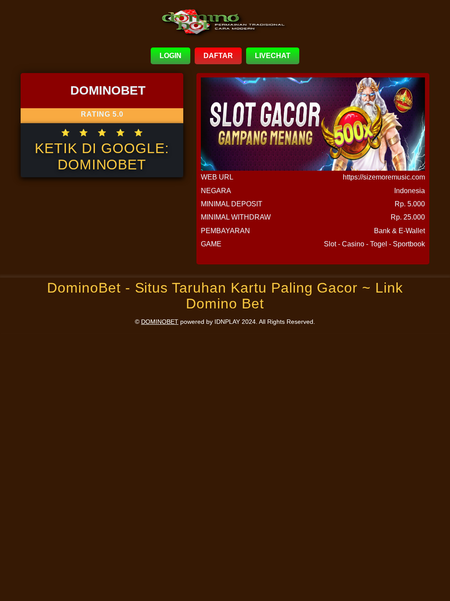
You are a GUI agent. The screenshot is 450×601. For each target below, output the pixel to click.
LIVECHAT (272, 55)
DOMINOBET (159, 321)
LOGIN (170, 55)
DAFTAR (218, 55)
